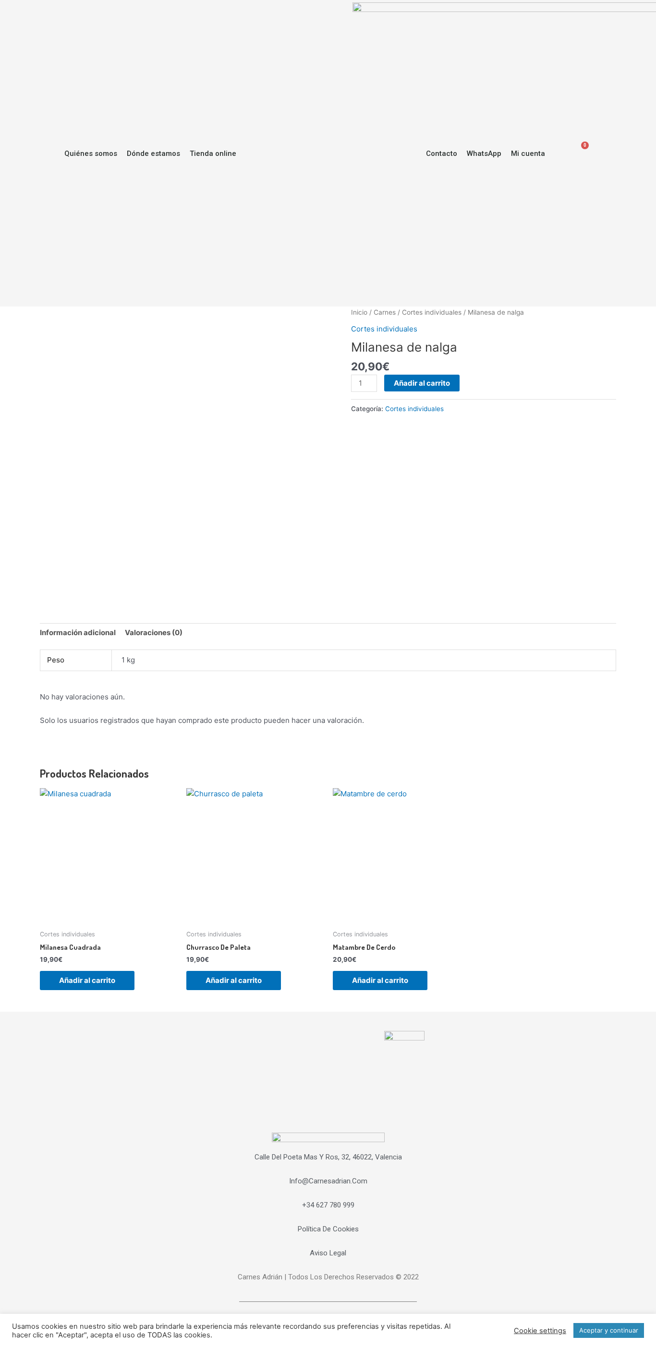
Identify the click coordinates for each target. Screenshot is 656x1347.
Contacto (441, 153)
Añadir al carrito (422, 383)
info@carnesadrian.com (328, 1181)
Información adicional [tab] (78, 632)
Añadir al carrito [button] (87, 980)
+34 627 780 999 (328, 1205)
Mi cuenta (528, 153)
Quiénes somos (90, 153)
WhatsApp (484, 153)
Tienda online (213, 153)
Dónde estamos (153, 153)
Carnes (385, 312)
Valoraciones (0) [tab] (153, 632)
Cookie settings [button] (540, 1330)
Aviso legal (328, 1253)
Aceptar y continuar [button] (608, 1330)
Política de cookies (328, 1229)
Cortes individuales (432, 312)
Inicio (359, 312)
